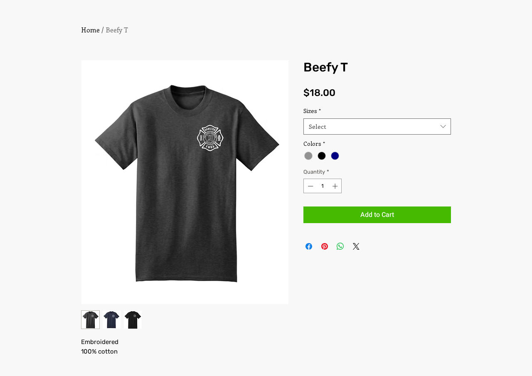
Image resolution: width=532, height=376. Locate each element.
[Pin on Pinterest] (325, 246)
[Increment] (336, 186)
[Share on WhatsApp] (340, 246)
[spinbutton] (323, 186)
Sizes (312, 111)
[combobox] (377, 126)
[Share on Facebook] (309, 246)
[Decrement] (310, 186)
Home (90, 29)
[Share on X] (356, 246)
